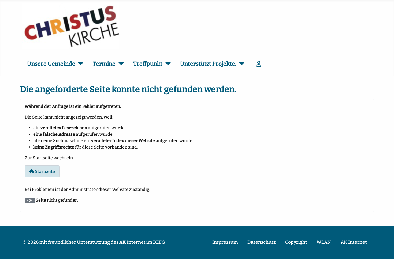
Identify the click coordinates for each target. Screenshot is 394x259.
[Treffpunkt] (166, 64)
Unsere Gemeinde (51, 63)
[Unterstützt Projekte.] (240, 64)
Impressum (225, 242)
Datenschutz (261, 242)
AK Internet (354, 242)
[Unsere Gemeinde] (79, 64)
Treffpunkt (147, 63)
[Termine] (120, 64)
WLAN (324, 242)
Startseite (44, 171)
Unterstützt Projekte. (208, 63)
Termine (104, 63)
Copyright (296, 242)
